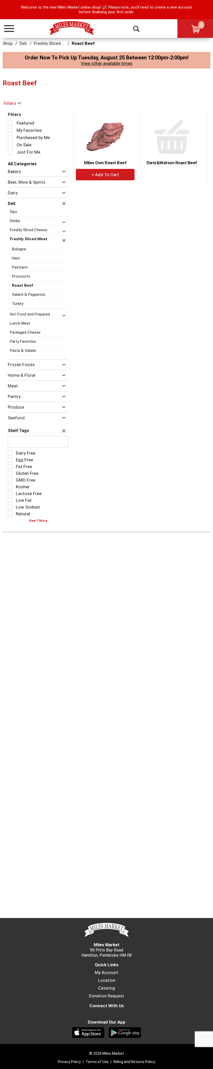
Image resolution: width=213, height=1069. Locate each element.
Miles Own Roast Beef (105, 162)
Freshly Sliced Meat (53, 43)
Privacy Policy (69, 1062)
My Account (106, 972)
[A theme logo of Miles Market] (71, 28)
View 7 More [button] (38, 521)
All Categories (22, 163)
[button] (7, 29)
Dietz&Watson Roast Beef (172, 162)
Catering (106, 988)
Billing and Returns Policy (134, 1062)
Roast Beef (83, 43)
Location (106, 980)
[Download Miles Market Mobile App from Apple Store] (88, 1032)
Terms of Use (97, 1062)
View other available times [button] (106, 63)
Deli (23, 43)
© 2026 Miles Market (106, 1053)
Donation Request (106, 995)
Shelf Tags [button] (18, 430)
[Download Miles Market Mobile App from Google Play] (125, 1032)
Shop (7, 43)
